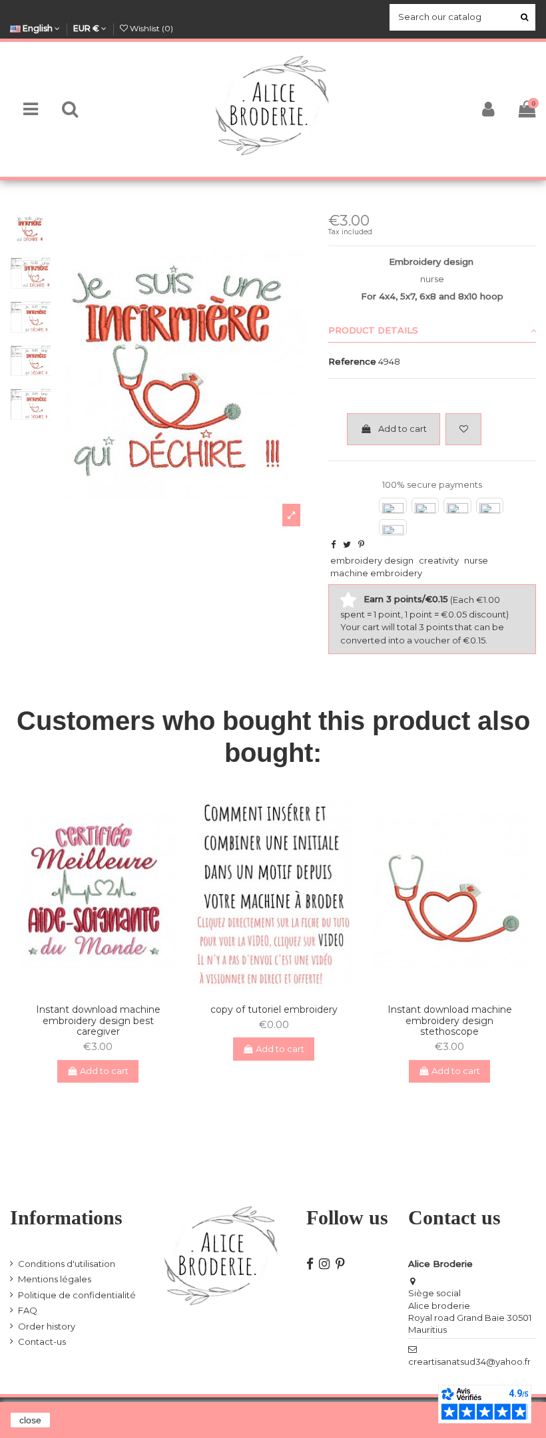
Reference (352, 361)
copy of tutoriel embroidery (274, 1009)
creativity (439, 560)
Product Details (373, 330)
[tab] (432, 331)
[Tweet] (347, 544)
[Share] (333, 544)
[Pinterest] (361, 544)
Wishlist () (150, 28)
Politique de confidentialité (77, 1295)
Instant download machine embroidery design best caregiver (98, 1020)
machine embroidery (376, 573)
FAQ (27, 1310)
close (30, 1420)
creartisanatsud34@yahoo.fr (469, 1361)
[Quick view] (106, 988)
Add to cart (402, 428)
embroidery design (371, 560)
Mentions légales (54, 1279)
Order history (46, 1326)
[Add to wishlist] (463, 429)
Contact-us (42, 1341)
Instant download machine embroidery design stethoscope (450, 1020)
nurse (476, 560)
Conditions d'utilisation (66, 1263)
